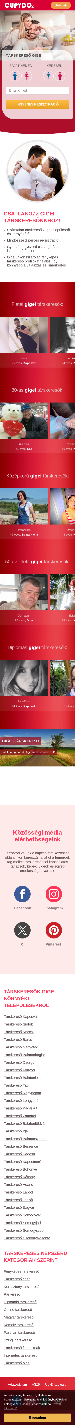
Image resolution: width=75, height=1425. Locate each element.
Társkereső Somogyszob (24, 1230)
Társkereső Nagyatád (21, 1047)
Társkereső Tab (16, 1085)
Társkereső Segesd (19, 1154)
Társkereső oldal (17, 1363)
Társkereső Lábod (18, 1192)
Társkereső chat (17, 1279)
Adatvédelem (17, 1384)
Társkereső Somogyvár (22, 1215)
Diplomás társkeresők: (37, 647)
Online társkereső (18, 1309)
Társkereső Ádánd (18, 1184)
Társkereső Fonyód (19, 1070)
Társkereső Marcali (19, 1032)
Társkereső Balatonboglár (24, 1055)
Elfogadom (37, 1417)
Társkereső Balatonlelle (22, 1078)
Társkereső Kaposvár (21, 1016)
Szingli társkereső (18, 1340)
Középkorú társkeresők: (37, 475)
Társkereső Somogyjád (22, 1223)
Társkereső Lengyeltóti (22, 1100)
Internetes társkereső (21, 1355)
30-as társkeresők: (38, 390)
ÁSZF (36, 1384)
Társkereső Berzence (21, 1146)
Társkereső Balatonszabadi (25, 1139)
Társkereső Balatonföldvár (25, 1123)
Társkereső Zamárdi (20, 1116)
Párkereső (12, 1294)
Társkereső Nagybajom (22, 1093)
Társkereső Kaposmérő (22, 1162)
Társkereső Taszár (18, 1200)
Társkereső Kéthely (19, 1177)
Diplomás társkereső (20, 1302)
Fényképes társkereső (21, 1271)
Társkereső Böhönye (20, 1169)
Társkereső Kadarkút (20, 1108)
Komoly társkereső (19, 1325)
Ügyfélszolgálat (56, 1384)
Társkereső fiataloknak (22, 1348)
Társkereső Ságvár (19, 1207)
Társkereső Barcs (18, 1039)
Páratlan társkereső (19, 1332)
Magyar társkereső (19, 1317)
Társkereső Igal (16, 1131)
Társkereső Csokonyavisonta (27, 1238)
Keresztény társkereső (22, 1287)
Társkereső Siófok (18, 1024)
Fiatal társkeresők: (37, 304)
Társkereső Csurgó (19, 1062)
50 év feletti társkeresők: (37, 561)
